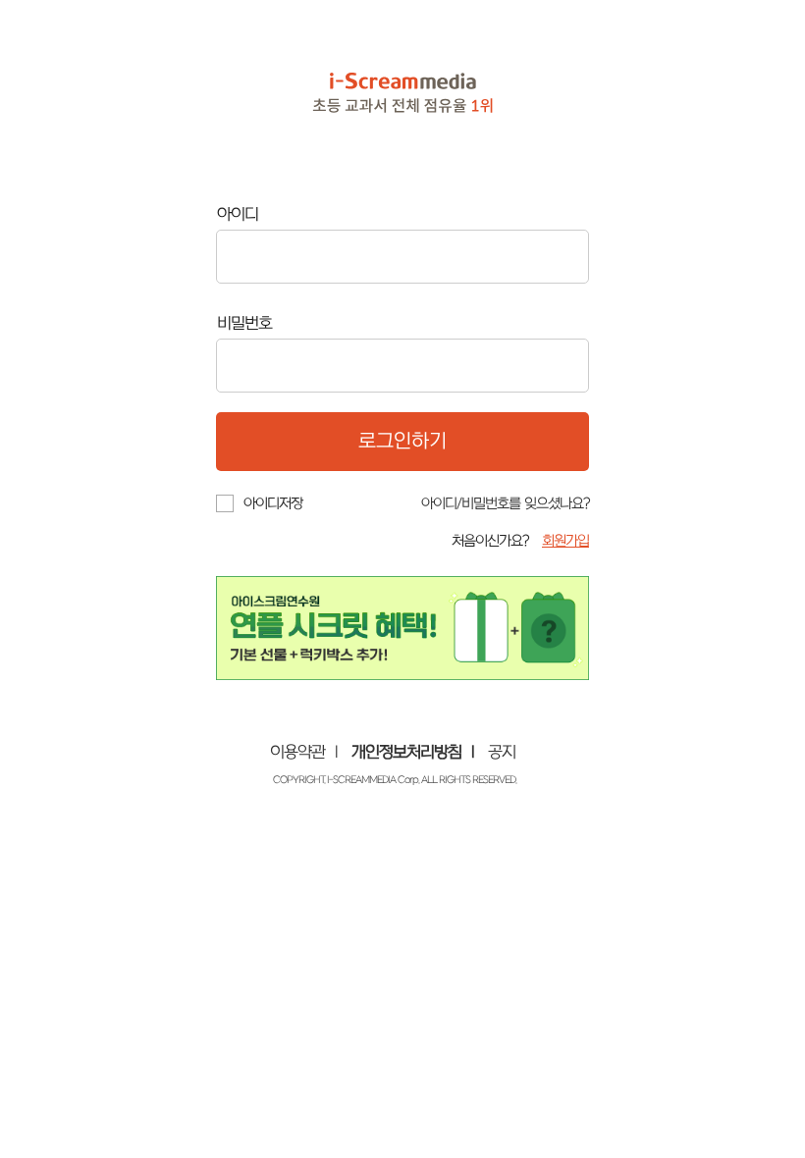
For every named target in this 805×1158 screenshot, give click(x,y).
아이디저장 (272, 504)
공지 (501, 753)
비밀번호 (244, 324)
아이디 (237, 215)
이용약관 (297, 753)
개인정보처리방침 (406, 753)
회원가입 (565, 541)
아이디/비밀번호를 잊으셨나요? (505, 504)
